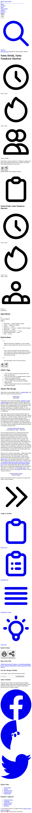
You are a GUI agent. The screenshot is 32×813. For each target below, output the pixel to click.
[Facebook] (16, 719)
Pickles (2, 13)
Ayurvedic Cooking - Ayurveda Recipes (17, 664)
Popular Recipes (8, 790)
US (2, 320)
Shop (2, 7)
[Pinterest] (16, 750)
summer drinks (24, 392)
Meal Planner (7, 793)
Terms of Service (5, 810)
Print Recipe (4, 657)
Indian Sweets (7, 804)
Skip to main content (6, 1)
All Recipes (4, 664)
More (2, 14)
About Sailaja (7, 787)
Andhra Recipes (8, 803)
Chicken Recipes (8, 800)
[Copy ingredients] (4, 321)
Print (2, 170)
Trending (3, 5)
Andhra (3, 10)
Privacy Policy (27, 808)
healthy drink (22, 468)
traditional (23, 400)
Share (6, 170)
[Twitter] (16, 781)
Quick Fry (3, 11)
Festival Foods (7, 792)
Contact (6, 789)
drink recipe (4, 459)
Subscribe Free (20, 676)
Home (2, 4)
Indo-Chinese (4, 8)
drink (18, 469)
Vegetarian (6, 801)
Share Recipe (11, 657)
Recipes (6, 51)
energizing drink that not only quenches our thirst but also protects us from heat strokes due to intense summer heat (15, 463)
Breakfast (6, 805)
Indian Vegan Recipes (18, 665)
